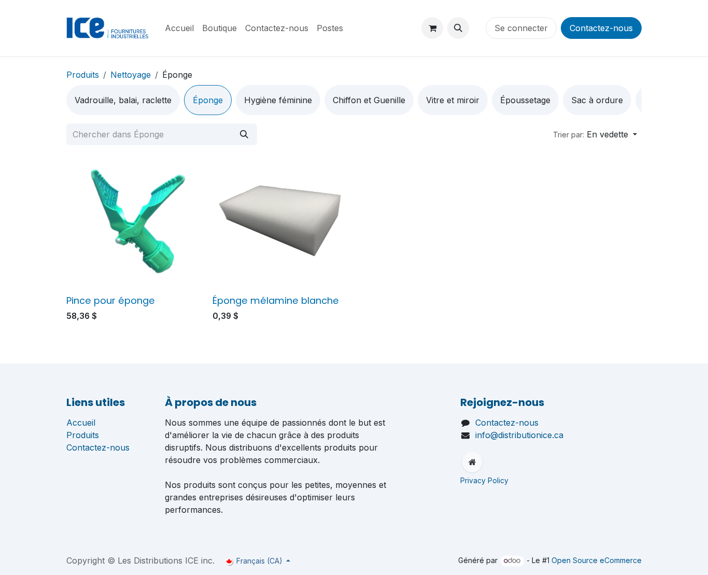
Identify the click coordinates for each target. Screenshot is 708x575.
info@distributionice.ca (519, 435)
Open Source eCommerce (596, 560)
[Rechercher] (244, 134)
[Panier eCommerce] (432, 28)
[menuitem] (179, 28)
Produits (82, 74)
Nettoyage (130, 74)
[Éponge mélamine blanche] (281, 222)
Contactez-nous (601, 28)
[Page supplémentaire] (472, 462)
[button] (458, 28)
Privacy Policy (485, 480)
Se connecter (521, 28)
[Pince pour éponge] (135, 222)
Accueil (80, 422)
